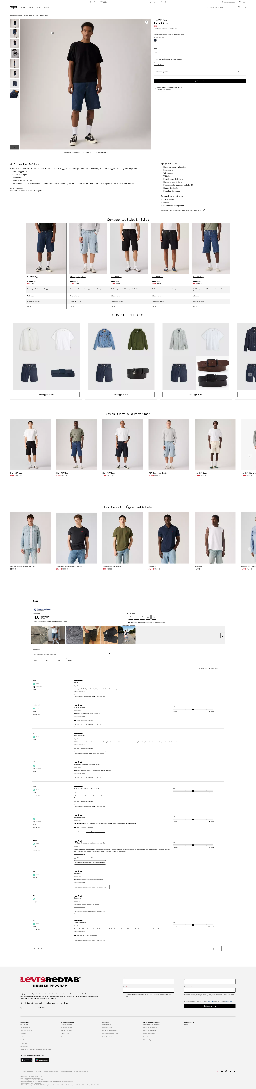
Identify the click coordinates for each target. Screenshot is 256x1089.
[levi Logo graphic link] (13, 7)
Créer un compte (210, 1006)
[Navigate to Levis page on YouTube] (230, 1072)
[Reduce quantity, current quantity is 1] (234, 72)
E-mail (125, 987)
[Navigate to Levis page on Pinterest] (222, 1072)
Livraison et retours (161, 91)
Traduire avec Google (79, 691)
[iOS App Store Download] (26, 1060)
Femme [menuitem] (39, 7)
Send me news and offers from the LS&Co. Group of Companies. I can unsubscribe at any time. (149, 995)
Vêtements (13, 15)
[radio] (156, 52)
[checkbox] (124, 995)
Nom (185, 978)
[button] (159, 65)
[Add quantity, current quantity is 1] (242, 72)
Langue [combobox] (70, 660)
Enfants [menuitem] (46, 7)
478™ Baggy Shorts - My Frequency (95, 753)
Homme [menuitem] (31, 7)
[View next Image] (149, 84)
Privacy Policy (229, 1001)
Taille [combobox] (47, 660)
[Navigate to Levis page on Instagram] (226, 1072)
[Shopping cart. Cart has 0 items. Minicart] (245, 7)
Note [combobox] (35, 660)
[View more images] (14, 147)
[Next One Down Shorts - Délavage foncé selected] (155, 40)
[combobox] (211, 668)
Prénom (125, 978)
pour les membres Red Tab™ (165, 28)
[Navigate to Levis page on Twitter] (235, 1072)
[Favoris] (239, 7)
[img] (234, 990)
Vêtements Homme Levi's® (25, 15)
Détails (104, 2)
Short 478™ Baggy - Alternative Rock (95, 696)
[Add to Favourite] (146, 22)
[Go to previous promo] (90, 2)
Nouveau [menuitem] (22, 7)
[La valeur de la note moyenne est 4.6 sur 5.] (159, 23)
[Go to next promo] (165, 2)
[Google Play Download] (42, 1060)
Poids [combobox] (58, 660)
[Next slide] (250, 375)
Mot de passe (188, 987)
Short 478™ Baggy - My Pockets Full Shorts (97, 887)
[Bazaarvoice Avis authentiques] (42, 609)
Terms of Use (210, 1001)
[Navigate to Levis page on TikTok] (218, 1072)
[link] (38, 1071)
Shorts (35, 15)
